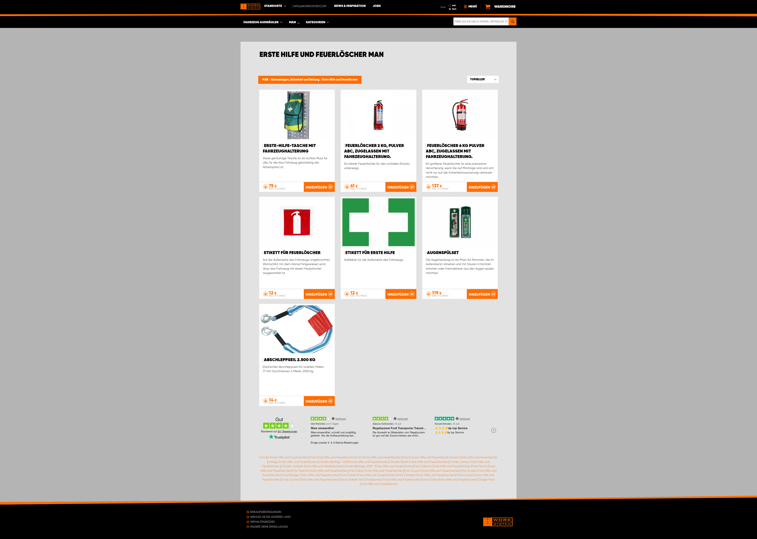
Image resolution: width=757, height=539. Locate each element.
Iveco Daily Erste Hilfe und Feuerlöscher (449, 479)
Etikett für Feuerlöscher (292, 253)
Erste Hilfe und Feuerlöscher (340, 79)
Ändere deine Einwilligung (269, 526)
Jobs (377, 6)
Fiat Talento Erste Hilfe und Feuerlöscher (320, 470)
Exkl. (454, 9)
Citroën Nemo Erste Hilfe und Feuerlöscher (418, 462)
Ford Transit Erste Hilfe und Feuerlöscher (367, 475)
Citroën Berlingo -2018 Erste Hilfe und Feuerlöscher (353, 462)
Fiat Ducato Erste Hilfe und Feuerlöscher (432, 470)
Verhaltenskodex (262, 521)
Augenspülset (443, 253)
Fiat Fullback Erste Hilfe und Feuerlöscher (442, 466)
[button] (483, 79)
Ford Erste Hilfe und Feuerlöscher (378, 457)
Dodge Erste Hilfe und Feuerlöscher (293, 462)
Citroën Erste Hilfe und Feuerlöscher (283, 457)
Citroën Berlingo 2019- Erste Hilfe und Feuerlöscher (378, 466)
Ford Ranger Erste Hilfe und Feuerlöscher (310, 475)
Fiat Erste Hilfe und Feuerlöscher (332, 457)
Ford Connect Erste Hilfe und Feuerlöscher (425, 475)
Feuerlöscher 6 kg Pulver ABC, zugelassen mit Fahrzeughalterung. (455, 151)
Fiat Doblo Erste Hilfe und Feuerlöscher (376, 470)
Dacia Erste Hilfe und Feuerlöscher (426, 457)
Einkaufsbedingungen (265, 511)
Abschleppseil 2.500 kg (289, 360)
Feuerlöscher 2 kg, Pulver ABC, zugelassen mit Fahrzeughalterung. (374, 151)
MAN (265, 79)
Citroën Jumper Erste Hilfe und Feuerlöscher (311, 466)
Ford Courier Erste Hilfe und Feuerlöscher (309, 479)
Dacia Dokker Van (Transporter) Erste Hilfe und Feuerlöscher (379, 479)
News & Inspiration (350, 6)
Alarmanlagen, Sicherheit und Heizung (295, 79)
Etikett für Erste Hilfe (370, 253)
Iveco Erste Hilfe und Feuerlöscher (475, 457)
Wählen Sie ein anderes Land (270, 516)
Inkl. (454, 5)
